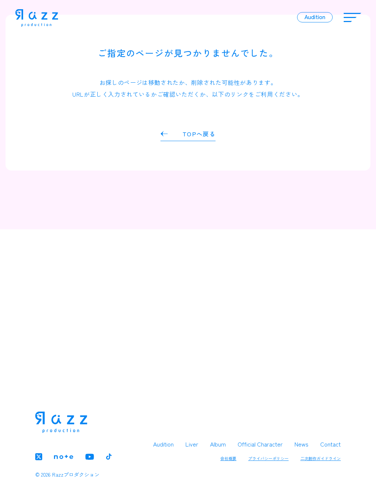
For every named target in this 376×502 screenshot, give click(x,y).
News (301, 444)
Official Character (260, 444)
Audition (163, 444)
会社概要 (228, 458)
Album (218, 444)
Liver (191, 444)
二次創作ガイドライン (320, 458)
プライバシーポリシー (268, 458)
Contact (330, 444)
